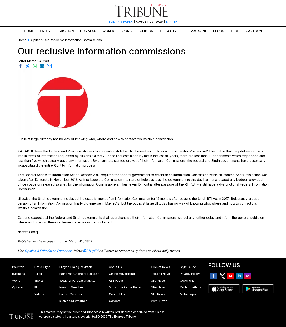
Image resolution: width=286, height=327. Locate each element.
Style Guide (188, 267)
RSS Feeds (116, 280)
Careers (115, 301)
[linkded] (43, 66)
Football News (161, 273)
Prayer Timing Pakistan (75, 267)
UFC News (158, 280)
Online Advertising (122, 273)
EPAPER (171, 21)
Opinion (147, 31)
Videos (39, 294)
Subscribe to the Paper (125, 287)
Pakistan (66, 31)
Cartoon (254, 31)
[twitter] (28, 66)
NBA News (158, 287)
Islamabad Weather (73, 301)
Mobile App (188, 294)
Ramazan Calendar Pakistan (79, 273)
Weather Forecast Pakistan (78, 280)
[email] (50, 66)
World (108, 31)
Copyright (187, 280)
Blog (37, 287)
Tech (234, 31)
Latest (46, 31)
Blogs (218, 31)
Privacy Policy (190, 273)
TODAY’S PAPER (121, 21)
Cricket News (160, 267)
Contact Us (117, 294)
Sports (127, 31)
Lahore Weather (70, 294)
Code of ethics (190, 287)
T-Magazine (197, 31)
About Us (115, 267)
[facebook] (21, 66)
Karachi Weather (71, 287)
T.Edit (38, 273)
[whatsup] (35, 66)
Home (29, 31)
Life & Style (170, 31)
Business (88, 31)
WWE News (159, 301)
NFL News (158, 294)
